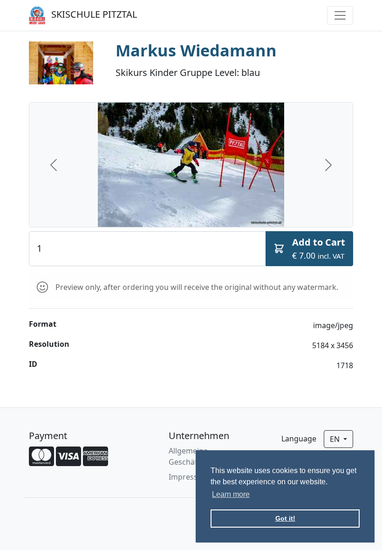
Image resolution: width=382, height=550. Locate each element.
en (335, 439)
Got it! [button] (285, 518)
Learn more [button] (231, 494)
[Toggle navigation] (340, 15)
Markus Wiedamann (196, 50)
